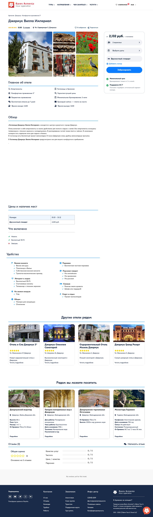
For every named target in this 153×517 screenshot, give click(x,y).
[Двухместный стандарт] (124, 59)
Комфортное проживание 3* (31, 15)
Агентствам (69, 498)
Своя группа (70, 501)
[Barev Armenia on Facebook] (10, 496)
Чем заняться (79, 5)
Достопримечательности (96, 501)
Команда (46, 504)
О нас (45, 498)
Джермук (18, 15)
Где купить (69, 511)
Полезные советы (94, 504)
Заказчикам (70, 492)
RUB (132, 5)
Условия (90, 507)
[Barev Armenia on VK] (30, 496)
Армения (11, 15)
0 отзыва (26, 27)
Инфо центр (92, 492)
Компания (47, 492)
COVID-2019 (91, 498)
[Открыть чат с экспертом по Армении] (147, 511)
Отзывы (46, 501)
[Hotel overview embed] (53, 174)
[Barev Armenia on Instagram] (25, 496)
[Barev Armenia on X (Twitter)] (20, 496)
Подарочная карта (72, 507)
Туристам (68, 504)
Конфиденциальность (95, 511)
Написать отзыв (136, 444)
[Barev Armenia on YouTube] (15, 496)
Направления (63, 5)
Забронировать (124, 70)
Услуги (93, 5)
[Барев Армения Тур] (21, 4)
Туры (51, 5)
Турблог (46, 507)
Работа (46, 511)
